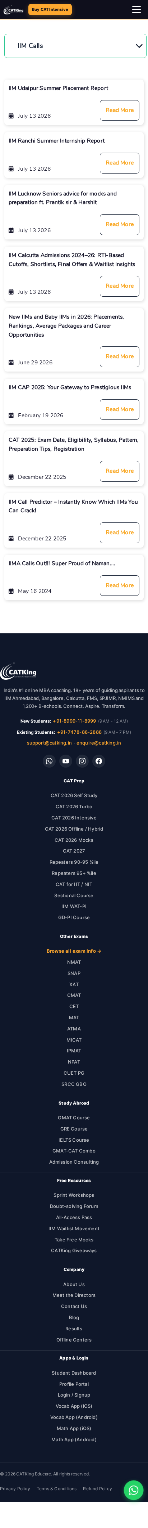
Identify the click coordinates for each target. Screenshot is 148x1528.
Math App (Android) (74, 1439)
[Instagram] (82, 761)
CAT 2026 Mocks (74, 840)
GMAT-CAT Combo (74, 1151)
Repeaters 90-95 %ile (74, 862)
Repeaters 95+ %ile (74, 873)
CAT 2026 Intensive (74, 818)
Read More (120, 110)
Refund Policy (97, 1488)
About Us (74, 1284)
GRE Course (74, 1129)
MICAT (74, 1040)
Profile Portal (74, 1384)
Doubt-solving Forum (74, 1206)
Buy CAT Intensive (50, 9)
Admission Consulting (74, 1162)
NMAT (74, 962)
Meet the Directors (74, 1295)
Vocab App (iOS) (74, 1406)
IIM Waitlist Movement (74, 1228)
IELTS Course (74, 1140)
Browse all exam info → (74, 951)
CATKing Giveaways (74, 1250)
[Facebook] (98, 761)
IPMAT (74, 1050)
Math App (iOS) (74, 1428)
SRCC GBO (74, 1084)
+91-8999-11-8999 (74, 721)
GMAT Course (74, 1117)
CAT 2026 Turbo (74, 806)
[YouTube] (65, 761)
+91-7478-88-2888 (79, 732)
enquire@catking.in (99, 743)
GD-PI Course (74, 917)
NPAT (74, 1062)
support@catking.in (49, 743)
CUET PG (74, 1073)
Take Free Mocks (74, 1239)
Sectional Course (73, 895)
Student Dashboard (74, 1373)
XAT (74, 984)
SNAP (74, 973)
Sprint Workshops (74, 1195)
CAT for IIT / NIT (74, 884)
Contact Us (74, 1306)
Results (73, 1328)
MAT (74, 1017)
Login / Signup (74, 1395)
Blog (74, 1317)
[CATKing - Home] (13, 10)
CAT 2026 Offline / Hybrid (74, 829)
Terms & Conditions (57, 1488)
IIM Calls (30, 45)
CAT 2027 (74, 851)
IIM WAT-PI (74, 906)
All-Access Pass (74, 1217)
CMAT (74, 995)
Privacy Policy (15, 1488)
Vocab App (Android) (74, 1417)
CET (74, 1006)
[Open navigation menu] (136, 9)
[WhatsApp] (49, 761)
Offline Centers (74, 1340)
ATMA (74, 1029)
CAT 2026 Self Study (74, 795)
